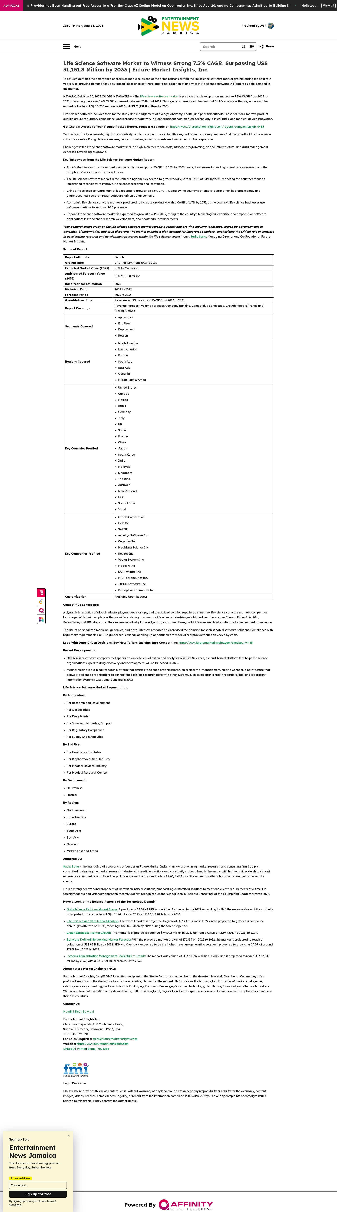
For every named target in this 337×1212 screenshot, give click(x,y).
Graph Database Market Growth (89, 932)
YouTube (103, 1048)
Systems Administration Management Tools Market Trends (106, 956)
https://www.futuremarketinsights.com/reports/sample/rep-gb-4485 (217, 126)
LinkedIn (69, 1048)
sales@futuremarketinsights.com (115, 1039)
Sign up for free (37, 1194)
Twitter (81, 1048)
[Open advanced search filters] (252, 46)
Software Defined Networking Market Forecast (99, 939)
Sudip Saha (198, 236)
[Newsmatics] (41, 619)
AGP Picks (11, 5)
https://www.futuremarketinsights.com (102, 1044)
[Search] (243, 46)
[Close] (68, 1135)
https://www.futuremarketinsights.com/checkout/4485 (216, 642)
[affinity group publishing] (41, 610)
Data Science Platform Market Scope (92, 909)
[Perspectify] (41, 601)
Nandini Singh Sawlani (78, 1011)
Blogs (91, 1048)
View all (328, 5)
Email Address (20, 1178)
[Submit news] (41, 593)
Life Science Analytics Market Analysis (92, 921)
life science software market (159, 96)
